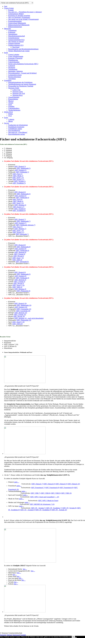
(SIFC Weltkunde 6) (22, 197)
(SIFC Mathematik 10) (23, 305)
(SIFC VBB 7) (35, 493)
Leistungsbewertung (15, 75)
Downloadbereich (14, 130)
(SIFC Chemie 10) (20, 314)
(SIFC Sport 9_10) (18, 285)
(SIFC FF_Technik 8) (69, 508)
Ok (73, 637)
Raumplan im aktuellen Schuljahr (19, 15)
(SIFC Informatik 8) (22, 262)
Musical (10, 101)
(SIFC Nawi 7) (17, 227)
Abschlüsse (12, 79)
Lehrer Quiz (16, 90)
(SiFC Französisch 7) (38, 487)
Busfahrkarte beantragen (16, 127)
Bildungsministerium (15, 27)
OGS (10, 116)
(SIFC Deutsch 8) (20, 245)
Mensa (10, 121)
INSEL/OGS (8, 112)
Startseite (3, 635)
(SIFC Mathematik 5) (23, 168)
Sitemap (9, 635)
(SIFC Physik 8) (18, 256)
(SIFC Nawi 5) (17, 174)
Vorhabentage (12, 69)
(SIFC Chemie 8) (19, 254)
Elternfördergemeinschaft (16, 36)
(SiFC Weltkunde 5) (22, 172)
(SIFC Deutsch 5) (20, 166)
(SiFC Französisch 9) (66, 487)
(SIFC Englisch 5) (20, 170)
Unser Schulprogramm (15, 56)
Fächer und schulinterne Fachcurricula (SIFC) (23, 64)
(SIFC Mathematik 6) (23, 194)
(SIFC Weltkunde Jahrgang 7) (25, 225)
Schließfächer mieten (15, 129)
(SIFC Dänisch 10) (73, 484)
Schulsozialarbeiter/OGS (16, 40)
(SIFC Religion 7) (20, 229)
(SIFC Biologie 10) (20, 313)
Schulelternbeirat (13, 38)
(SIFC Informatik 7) (22, 234)
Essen (6, 117)
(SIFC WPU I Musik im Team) (48, 500)
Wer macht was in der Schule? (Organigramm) (23, 19)
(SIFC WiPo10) (17, 324)
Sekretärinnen (12, 34)
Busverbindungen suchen (16, 134)
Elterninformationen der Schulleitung (20, 82)
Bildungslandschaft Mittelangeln (18, 25)
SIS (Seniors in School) (16, 41)
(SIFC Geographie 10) (23, 309)
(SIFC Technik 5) (20, 181)
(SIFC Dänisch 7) (37, 484)
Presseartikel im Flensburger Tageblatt (20, 86)
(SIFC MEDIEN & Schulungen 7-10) (42, 504)
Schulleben (7, 80)
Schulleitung (12, 30)
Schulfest (11, 106)
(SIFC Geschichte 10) (23, 311)
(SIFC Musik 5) (18, 176)
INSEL (10, 114)
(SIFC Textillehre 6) (19, 210)
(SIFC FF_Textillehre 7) (54, 508)
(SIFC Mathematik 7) (23, 221)
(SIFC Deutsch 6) (20, 192)
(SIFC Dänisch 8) (49, 484)
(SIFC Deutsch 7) (20, 219)
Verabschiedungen (14, 110)
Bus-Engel (15, 47)
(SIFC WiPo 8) (17, 260)
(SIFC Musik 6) (18, 201)
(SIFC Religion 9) (20, 289)
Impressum (16, 635)
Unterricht (11, 66)
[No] (76, 637)
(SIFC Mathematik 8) (23, 247)
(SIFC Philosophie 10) (23, 320)
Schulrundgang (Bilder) (16, 14)
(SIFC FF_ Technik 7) (38, 508)
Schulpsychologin (14, 43)
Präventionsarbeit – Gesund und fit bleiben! (22, 73)
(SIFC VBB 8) (45, 493)
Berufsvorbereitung (14, 77)
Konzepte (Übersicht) (15, 58)
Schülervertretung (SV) (16, 45)
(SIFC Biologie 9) (20, 280)
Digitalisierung (13, 60)
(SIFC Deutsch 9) (20, 272)
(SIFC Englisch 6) (20, 196)
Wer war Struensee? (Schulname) (19, 17)
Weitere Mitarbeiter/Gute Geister (19, 51)
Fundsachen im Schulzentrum (18, 125)
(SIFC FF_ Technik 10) (59, 510)
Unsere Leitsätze (13, 54)
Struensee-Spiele (13, 88)
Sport (10, 104)
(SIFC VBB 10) (66, 493)
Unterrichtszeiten (13, 62)
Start (5, 6)
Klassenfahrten (13, 99)
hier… (25, 569)
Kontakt (11, 10)
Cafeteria (11, 119)
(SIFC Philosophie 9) (23, 291)
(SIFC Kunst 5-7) (18, 179)
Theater (10, 103)
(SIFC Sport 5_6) (18, 177)
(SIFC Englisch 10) (20, 307)
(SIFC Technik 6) (20, 209)
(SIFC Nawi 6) (17, 199)
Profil (6, 53)
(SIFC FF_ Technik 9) (27, 510)
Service (6, 123)
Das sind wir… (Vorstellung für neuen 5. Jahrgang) (25, 12)
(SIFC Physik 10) (19, 316)
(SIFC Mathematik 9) (23, 274)
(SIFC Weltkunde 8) (22, 250)
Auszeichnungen (13, 97)
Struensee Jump (17, 91)
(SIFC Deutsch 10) (20, 303)
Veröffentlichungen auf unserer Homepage (22, 84)
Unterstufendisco (13, 108)
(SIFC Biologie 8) (20, 252)
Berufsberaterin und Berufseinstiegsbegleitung (23, 49)
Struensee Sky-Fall (18, 93)
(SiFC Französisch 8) (52, 487)
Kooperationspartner (15, 21)
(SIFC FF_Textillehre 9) (43, 510)
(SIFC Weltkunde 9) (22, 278)
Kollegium (11, 32)
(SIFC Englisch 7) (20, 223)
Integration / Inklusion (15, 71)
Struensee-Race (17, 95)
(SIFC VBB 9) (56, 493)
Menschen (7, 28)
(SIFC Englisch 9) (20, 276)
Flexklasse (11, 67)
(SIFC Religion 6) (20, 205)
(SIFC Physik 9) (18, 283)
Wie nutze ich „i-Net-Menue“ (17, 132)
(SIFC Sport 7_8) (18, 230)
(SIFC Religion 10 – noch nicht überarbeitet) (29, 318)
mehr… (16, 482)
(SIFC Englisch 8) (20, 249)
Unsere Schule (9, 8)
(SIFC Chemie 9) (19, 281)
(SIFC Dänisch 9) (61, 484)
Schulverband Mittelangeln (17, 23)
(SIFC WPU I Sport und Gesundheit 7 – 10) (44, 497)
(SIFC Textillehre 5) (19, 183)
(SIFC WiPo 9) (17, 287)
